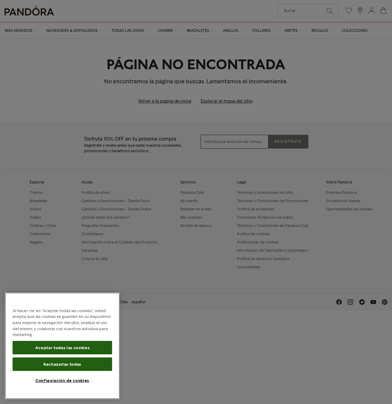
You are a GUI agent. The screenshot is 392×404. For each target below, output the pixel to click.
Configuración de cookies (62, 380)
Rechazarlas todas (62, 364)
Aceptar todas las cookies (62, 347)
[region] (62, 346)
